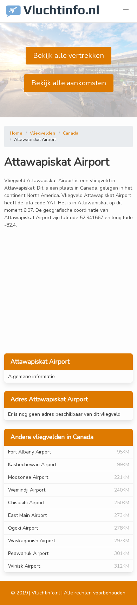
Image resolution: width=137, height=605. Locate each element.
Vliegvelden (42, 133)
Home (16, 133)
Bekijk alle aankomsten (68, 83)
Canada (70, 133)
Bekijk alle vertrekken (68, 55)
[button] (126, 11)
